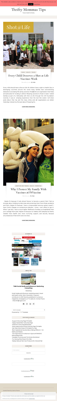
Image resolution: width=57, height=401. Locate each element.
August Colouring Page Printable (22, 321)
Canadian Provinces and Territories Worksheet (25, 337)
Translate (25, 312)
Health (28, 72)
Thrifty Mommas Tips (28, 9)
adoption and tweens (22, 185)
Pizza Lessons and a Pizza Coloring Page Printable (27, 326)
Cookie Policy (32, 398)
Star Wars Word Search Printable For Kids (24, 328)
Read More (37, 4)
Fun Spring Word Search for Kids (22, 339)
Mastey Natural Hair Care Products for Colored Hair (27, 341)
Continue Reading (28, 106)
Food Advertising (27, 358)
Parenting (38, 185)
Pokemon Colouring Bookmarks (21, 324)
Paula (34, 82)
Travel (34, 72)
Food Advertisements (25, 371)
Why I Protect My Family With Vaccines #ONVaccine (28, 191)
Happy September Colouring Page (22, 323)
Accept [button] (30, 4)
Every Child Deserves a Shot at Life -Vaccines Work (28, 77)
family (23, 72)
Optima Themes (16, 390)
